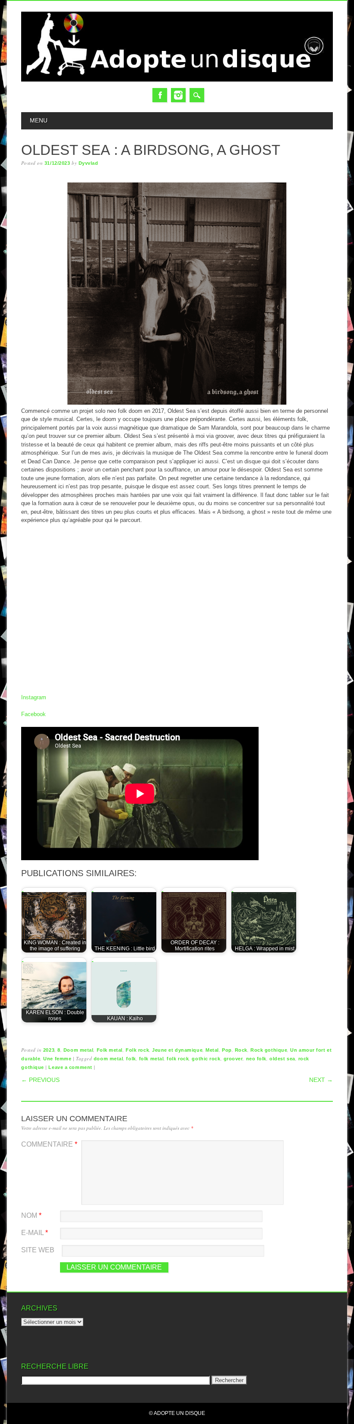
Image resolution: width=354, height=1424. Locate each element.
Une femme (57, 1058)
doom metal (108, 1058)
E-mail (34, 1232)
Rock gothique (268, 1050)
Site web (37, 1250)
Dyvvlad (88, 163)
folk (131, 1058)
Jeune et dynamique (177, 1050)
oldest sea (282, 1058)
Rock (241, 1050)
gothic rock (206, 1058)
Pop (227, 1050)
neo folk (256, 1058)
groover (233, 1058)
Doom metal (78, 1050)
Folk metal (110, 1050)
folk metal (151, 1058)
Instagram (178, 95)
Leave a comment (70, 1067)
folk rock (178, 1058)
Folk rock (137, 1050)
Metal (212, 1050)
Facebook (159, 95)
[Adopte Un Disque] (176, 79)
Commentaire (49, 1144)
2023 (48, 1050)
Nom (31, 1215)
